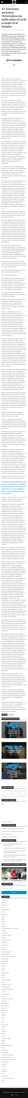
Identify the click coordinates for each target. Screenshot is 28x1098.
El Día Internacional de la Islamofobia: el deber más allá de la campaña (15, 855)
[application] (14, 874)
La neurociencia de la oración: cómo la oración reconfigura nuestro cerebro (15, 851)
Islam (13, 727)
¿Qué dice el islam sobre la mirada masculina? (14, 751)
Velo (14, 768)
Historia (4, 6)
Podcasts (13, 6)
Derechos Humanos (13, 765)
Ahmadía (11, 724)
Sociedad (17, 748)
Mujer (8, 6)
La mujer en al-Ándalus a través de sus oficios (13, 828)
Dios (17, 724)
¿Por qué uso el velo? (7, 834)
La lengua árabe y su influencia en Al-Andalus (12, 831)
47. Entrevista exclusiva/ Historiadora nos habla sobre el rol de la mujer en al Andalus (15, 860)
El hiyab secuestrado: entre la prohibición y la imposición (14, 772)
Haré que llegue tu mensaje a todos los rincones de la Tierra (14, 731)
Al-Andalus (11, 714)
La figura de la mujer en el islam (9, 837)
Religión (10, 748)
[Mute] (21, 881)
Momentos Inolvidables (7, 821)
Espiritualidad (10, 725)
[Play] (3, 881)
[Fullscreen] (24, 881)
